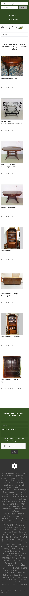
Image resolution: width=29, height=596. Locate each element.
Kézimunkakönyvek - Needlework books (14, 540)
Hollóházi (7, 516)
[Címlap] (12, 27)
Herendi (20, 513)
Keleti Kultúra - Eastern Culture (14, 517)
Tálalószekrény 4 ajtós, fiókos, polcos (10, 295)
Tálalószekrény (7, 251)
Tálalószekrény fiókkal (10, 337)
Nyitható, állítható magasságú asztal (9, 166)
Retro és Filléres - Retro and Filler (14, 569)
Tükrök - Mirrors (19, 580)
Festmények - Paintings (13, 512)
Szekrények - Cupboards (14, 573)
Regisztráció (14, 19)
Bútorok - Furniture (14, 480)
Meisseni (13, 553)
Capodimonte (10, 483)
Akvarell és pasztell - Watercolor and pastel (14, 474)
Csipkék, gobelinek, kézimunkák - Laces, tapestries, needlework (14, 486)
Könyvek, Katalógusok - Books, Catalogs (14, 544)
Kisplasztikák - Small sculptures (14, 527)
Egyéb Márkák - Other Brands (15, 500)
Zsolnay (23, 584)
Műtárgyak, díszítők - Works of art (14, 559)
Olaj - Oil (22, 560)
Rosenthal (19, 570)
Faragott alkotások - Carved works (14, 507)
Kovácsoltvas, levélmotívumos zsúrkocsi (11, 123)
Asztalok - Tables (19, 478)
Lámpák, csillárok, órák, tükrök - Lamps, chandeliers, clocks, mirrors (15, 550)
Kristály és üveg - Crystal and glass (14, 537)
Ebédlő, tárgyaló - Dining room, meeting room (15, 491)
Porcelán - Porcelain (14, 563)
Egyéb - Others (11, 494)
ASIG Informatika (7, 593)
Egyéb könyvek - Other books (11, 499)
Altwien (24, 476)
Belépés (13, 15)
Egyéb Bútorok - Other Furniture (14, 495)
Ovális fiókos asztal (9, 208)
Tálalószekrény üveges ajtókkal (10, 381)
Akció (5, 473)
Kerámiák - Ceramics (19, 523)
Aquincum (5, 478)
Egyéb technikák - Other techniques (14, 505)
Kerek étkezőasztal (9, 79)
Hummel (16, 516)
